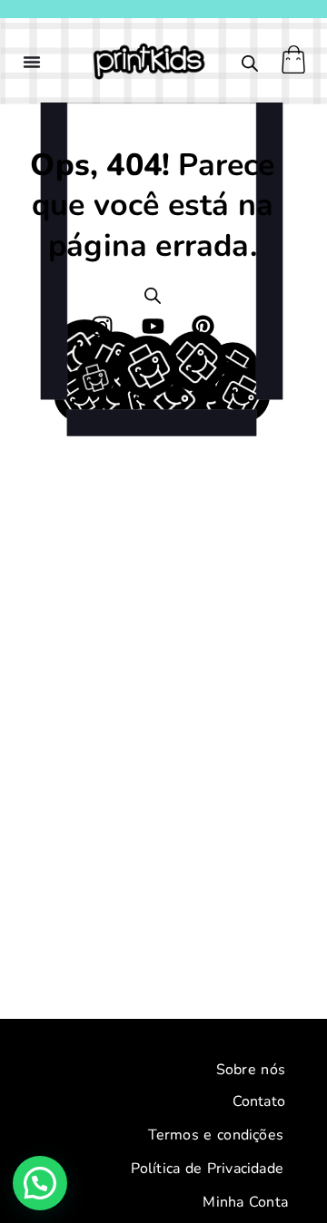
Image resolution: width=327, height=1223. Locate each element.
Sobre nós (250, 1070)
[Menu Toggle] (32, 62)
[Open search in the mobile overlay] (250, 63)
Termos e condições (215, 1135)
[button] (40, 1183)
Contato (259, 1101)
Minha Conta (245, 1202)
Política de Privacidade (207, 1169)
